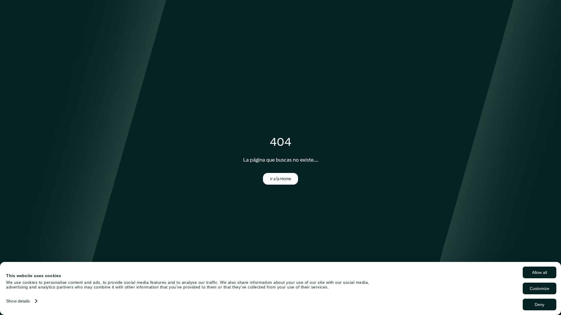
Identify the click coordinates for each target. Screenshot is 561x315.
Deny (539, 304)
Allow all (539, 272)
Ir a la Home (280, 178)
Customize (539, 288)
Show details (18, 301)
